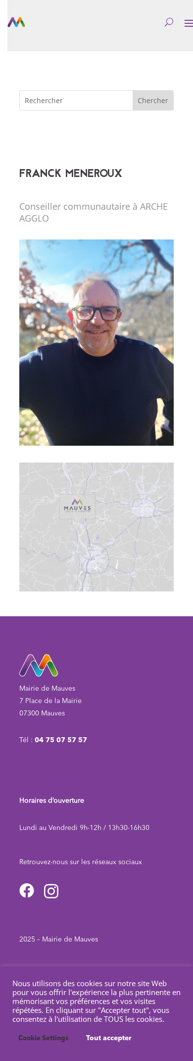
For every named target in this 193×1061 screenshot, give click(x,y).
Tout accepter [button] (109, 1038)
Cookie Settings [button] (43, 1038)
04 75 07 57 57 (61, 740)
